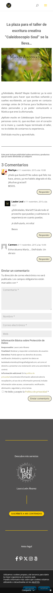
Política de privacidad (36, 391)
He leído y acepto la (27, 391)
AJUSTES (36, 582)
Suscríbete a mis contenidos (26, 513)
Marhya (12, 170)
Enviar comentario (39, 398)
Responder (44, 192)
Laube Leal (17, 201)
